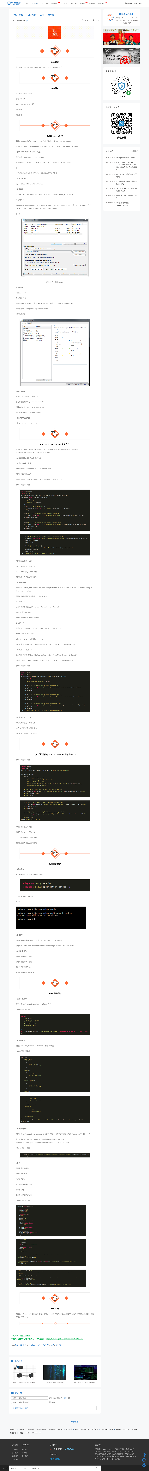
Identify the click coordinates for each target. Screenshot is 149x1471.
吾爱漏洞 (95, 1429)
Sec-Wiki (22, 1429)
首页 (27, 3)
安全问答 (45, 3)
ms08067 (126, 1429)
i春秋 (76, 1429)
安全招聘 (64, 3)
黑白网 (118, 1429)
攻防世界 (13, 1433)
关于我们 (25, 1449)
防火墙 (58, 1345)
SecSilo (60, 1429)
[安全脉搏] (15, 3)
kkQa (28, 1433)
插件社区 (101, 3)
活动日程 (73, 3)
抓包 (52, 1345)
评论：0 (26, 1468)
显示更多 (135, 151)
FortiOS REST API (43, 1345)
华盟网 (134, 1429)
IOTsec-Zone (36, 1433)
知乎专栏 (15, 1459)
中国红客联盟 (41, 1429)
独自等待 (30, 1429)
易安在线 (69, 1429)
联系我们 (25, 1456)
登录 (135, 3)
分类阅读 (35, 3)
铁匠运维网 (85, 1429)
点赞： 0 (16, 1468)
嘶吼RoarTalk (21, 20)
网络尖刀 (13, 1429)
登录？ (65, 1398)
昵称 (14, 1398)
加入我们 (25, 1453)
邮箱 (14, 1402)
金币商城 (54, 3)
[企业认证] (26, 20)
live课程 (82, 3)
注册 (140, 3)
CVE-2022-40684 (21, 1345)
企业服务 (92, 3)
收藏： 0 (36, 1468)
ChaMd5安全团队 (107, 1429)
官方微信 (15, 1449)
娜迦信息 (52, 1429)
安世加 (21, 1433)
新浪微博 (15, 1456)
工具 (12, 20)
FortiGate (32, 1345)
